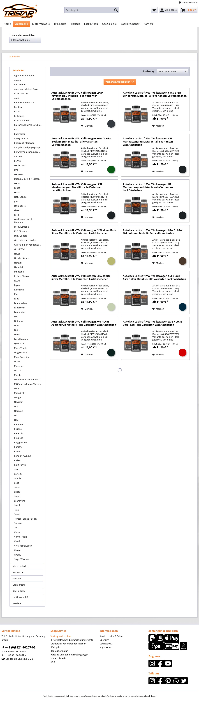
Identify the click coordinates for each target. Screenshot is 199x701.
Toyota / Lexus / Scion (25, 518)
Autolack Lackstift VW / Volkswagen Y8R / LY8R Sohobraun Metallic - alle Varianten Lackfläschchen (155, 94)
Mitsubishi (19, 392)
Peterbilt (18, 433)
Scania (17, 478)
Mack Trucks (20, 348)
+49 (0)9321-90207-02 (20, 647)
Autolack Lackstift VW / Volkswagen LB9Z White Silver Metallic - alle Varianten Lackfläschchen (80, 277)
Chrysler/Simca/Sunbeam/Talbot (28, 151)
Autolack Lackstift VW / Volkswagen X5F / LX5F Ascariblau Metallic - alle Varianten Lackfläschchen (154, 277)
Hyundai (18, 267)
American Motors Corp (26, 89)
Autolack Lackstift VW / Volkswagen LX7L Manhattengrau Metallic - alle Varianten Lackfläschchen (76, 187)
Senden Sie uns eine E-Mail (19, 658)
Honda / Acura (21, 258)
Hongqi (18, 262)
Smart (17, 496)
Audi (16, 98)
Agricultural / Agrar (24, 75)
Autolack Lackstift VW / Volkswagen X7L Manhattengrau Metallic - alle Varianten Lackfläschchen (148, 141)
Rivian (17, 460)
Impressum (105, 647)
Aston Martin (21, 93)
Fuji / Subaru (21, 235)
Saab (16, 469)
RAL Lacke (18, 572)
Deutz (17, 183)
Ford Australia (21, 226)
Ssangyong (19, 500)
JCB (16, 201)
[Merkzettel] (154, 10)
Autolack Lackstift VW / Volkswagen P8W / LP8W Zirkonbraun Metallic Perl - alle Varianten (152, 232)
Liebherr (18, 321)
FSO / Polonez (21, 231)
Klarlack (17, 578)
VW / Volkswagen (23, 545)
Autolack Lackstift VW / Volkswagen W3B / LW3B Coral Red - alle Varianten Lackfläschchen (153, 323)
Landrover (19, 307)
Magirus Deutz (21, 352)
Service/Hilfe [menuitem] (188, 2)
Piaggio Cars (20, 442)
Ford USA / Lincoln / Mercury (24, 221)
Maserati (18, 366)
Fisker (17, 210)
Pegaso (18, 428)
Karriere (17, 603)
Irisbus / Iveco (21, 276)
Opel (16, 419)
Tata (16, 509)
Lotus (17, 334)
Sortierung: (149, 71)
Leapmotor (19, 312)
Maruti (17, 361)
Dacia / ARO (20, 165)
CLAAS (17, 160)
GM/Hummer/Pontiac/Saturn (28, 244)
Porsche (18, 446)
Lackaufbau (19, 584)
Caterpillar (19, 133)
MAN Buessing (21, 357)
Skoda (17, 491)
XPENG (17, 554)
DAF (16, 169)
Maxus (17, 370)
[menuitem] (91, 10)
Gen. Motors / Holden (25, 240)
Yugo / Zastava (21, 559)
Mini (16, 388)
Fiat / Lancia (20, 196)
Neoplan (18, 410)
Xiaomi (17, 550)
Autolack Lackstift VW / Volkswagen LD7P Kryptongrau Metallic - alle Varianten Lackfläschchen (77, 95)
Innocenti (19, 271)
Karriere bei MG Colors (111, 636)
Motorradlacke (20, 566)
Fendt (17, 187)
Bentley (18, 106)
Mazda (17, 375)
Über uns (104, 639)
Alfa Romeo (20, 84)
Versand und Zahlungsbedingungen (69, 654)
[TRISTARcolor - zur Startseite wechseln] (20, 11)
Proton (17, 451)
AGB (53, 662)
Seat (16, 482)
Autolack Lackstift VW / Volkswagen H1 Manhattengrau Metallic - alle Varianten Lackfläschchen (148, 187)
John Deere (20, 205)
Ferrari (17, 192)
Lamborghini (20, 303)
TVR (16, 527)
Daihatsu (18, 174)
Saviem (18, 473)
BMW (17, 111)
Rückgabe (56, 647)
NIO (16, 415)
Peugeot (18, 437)
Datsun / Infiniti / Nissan (27, 178)
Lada (16, 298)
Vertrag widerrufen (61, 636)
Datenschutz (106, 643)
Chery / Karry (21, 138)
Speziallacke (19, 590)
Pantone (18, 424)
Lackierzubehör (21, 597)
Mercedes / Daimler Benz (27, 379)
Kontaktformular (59, 650)
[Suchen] (116, 10)
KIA (16, 294)
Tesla (17, 514)
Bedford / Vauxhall (24, 102)
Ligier (17, 330)
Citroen (18, 156)
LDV (16, 316)
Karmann (19, 289)
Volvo (17, 532)
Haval (17, 253)
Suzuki (17, 505)
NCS (16, 406)
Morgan (18, 397)
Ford (16, 214)
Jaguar (17, 285)
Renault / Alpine (22, 455)
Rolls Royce (20, 464)
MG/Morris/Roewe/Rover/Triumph (28, 383)
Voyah (17, 541)
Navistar (18, 401)
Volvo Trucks (20, 536)
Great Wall (19, 249)
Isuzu (17, 280)
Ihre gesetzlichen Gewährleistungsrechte (72, 639)
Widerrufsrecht (58, 658)
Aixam (17, 80)
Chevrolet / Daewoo (24, 142)
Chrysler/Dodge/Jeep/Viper (28, 147)
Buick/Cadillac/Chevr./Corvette (28, 124)
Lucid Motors (21, 339)
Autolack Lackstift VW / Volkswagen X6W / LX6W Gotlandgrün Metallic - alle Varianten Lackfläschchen (81, 141)
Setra (17, 487)
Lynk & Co (19, 343)
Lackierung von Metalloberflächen (68, 643)
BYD (16, 129)
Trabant (18, 523)
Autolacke (18, 70)
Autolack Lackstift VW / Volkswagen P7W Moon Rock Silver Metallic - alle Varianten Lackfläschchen (83, 232)
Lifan (16, 325)
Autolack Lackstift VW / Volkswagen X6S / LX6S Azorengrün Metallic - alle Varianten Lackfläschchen (83, 323)
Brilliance (19, 115)
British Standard (22, 120)
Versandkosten (92, 696)
